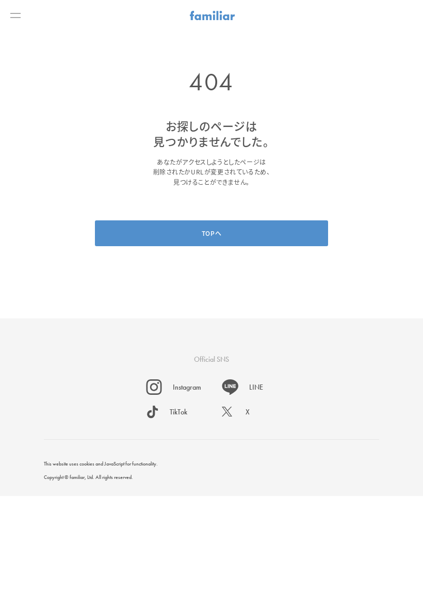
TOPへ (211, 233)
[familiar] (212, 15)
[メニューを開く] (15, 15)
